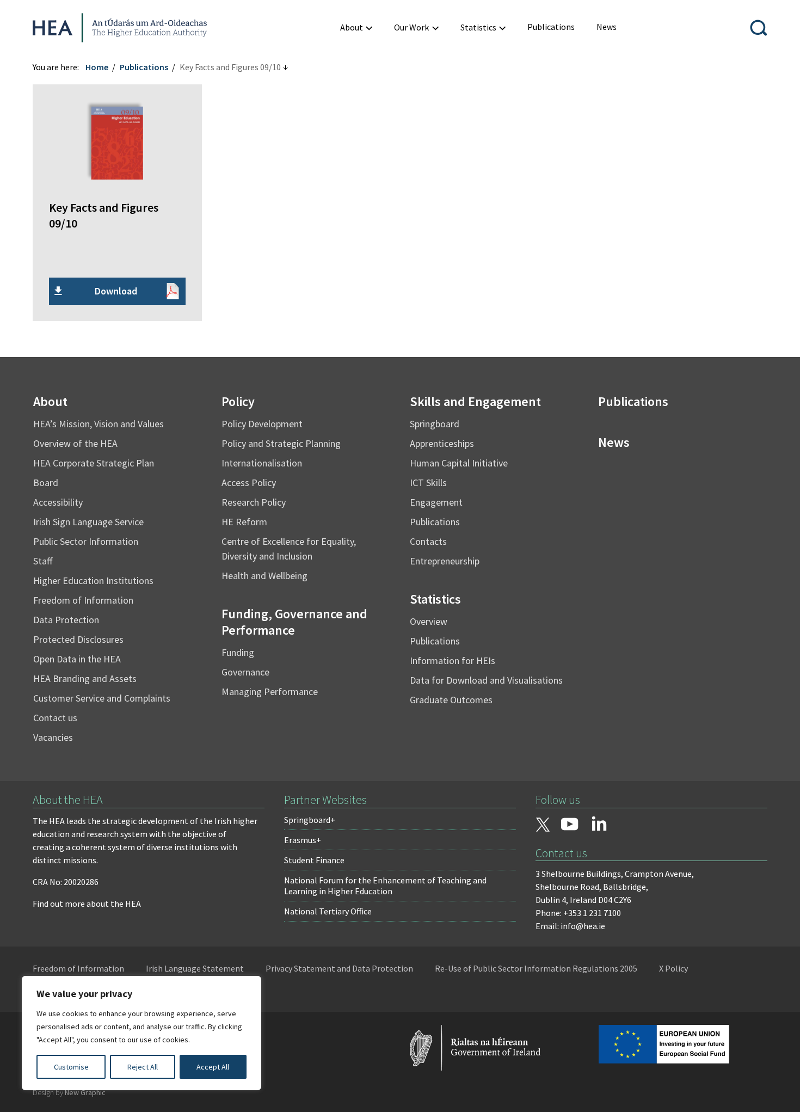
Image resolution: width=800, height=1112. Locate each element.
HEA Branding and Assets (85, 678)
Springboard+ (309, 819)
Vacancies (53, 737)
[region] (141, 1033)
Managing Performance (269, 691)
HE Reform (244, 521)
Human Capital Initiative (459, 463)
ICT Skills (428, 482)
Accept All (212, 1067)
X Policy (673, 968)
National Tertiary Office (328, 911)
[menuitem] (356, 27)
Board (45, 482)
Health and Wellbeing (264, 575)
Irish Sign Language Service (88, 521)
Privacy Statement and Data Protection (339, 968)
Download (116, 291)
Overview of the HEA (75, 443)
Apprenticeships (442, 443)
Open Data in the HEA (77, 659)
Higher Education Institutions (93, 580)
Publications (144, 67)
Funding (237, 652)
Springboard (434, 423)
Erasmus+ (302, 839)
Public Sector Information (85, 541)
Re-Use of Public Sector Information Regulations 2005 (536, 968)
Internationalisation (261, 463)
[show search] (758, 28)
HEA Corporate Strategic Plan (93, 463)
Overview (428, 621)
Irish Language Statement (195, 968)
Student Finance (314, 860)
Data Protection (66, 619)
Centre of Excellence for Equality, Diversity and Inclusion (288, 548)
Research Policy (253, 502)
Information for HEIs (452, 660)
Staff (42, 561)
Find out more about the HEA (87, 903)
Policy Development (262, 423)
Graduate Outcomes (451, 699)
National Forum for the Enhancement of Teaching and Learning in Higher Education (385, 885)
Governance (245, 672)
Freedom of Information (83, 600)
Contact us (55, 717)
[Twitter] (543, 826)
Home (96, 67)
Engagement (436, 502)
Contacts (428, 541)
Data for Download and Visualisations (486, 680)
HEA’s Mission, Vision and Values (98, 423)
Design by (69, 1092)
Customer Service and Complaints (101, 698)
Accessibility (58, 502)
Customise (71, 1067)
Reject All (142, 1067)
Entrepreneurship (444, 561)
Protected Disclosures (78, 639)
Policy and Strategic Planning (281, 443)
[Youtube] (570, 825)
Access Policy (248, 482)
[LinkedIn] (599, 823)
